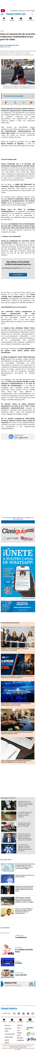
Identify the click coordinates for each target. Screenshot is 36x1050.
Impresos (20, 1040)
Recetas (20, 1038)
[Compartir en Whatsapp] (24, 102)
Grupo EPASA (7, 1041)
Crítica (20, 1025)
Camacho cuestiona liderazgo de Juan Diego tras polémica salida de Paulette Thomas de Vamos (24, 888)
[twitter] (23, 1013)
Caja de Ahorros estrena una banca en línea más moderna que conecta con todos (16, 704)
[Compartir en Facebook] (6, 102)
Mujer (19, 1033)
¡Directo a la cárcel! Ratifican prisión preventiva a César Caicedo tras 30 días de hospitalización (24, 911)
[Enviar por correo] (31, 102)
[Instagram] (32, 1013)
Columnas (6, 928)
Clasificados (9, 1034)
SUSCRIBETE (18, 275)
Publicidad (9, 1037)
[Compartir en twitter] (15, 102)
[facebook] (19, 1013)
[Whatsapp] (14, 1013)
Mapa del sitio (8, 1030)
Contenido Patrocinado (10, 623)
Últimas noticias (8, 798)
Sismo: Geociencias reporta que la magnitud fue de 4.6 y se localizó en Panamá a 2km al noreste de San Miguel (25, 866)
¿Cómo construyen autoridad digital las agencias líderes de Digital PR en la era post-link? (16, 761)
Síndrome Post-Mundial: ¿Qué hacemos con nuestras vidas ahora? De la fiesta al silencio (17, 676)
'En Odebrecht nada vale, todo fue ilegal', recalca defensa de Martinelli (24, 824)
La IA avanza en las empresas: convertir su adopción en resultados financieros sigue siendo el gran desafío (25, 847)
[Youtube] (28, 1013)
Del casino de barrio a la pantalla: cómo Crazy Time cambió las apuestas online (17, 732)
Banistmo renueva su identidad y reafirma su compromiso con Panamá (14, 649)
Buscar (7, 1025)
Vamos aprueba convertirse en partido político (24, 876)
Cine (18, 1035)
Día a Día (19, 1029)
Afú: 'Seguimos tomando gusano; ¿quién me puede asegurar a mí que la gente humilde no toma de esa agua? (24, 900)
